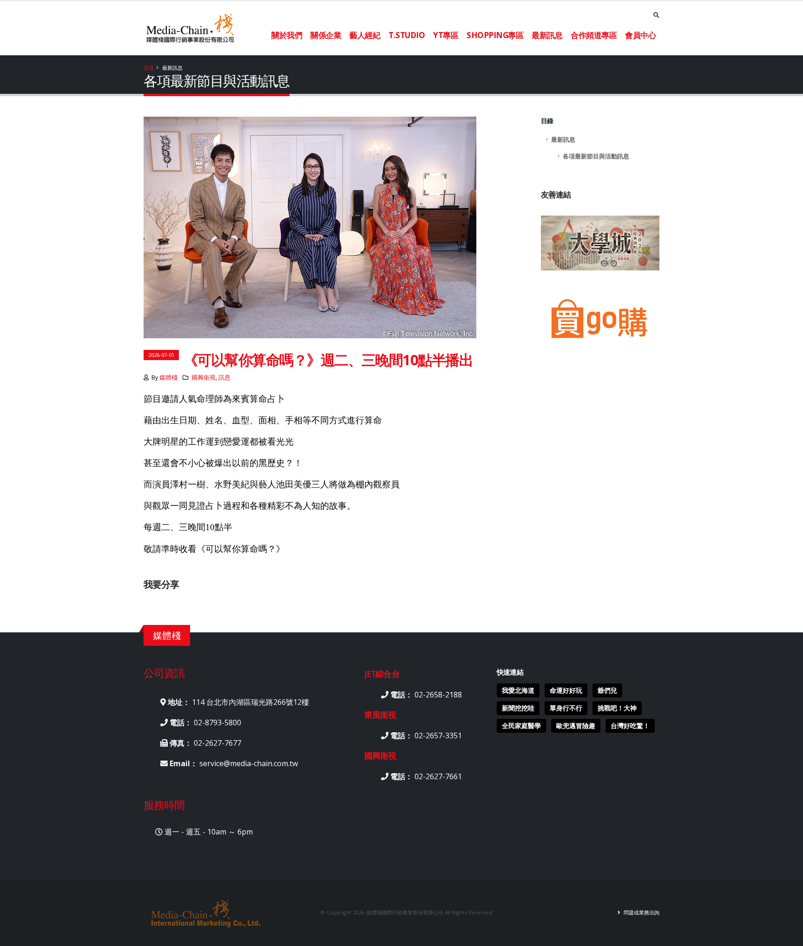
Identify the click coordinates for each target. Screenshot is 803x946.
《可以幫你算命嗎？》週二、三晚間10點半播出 (328, 359)
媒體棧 (168, 377)
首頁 (149, 67)
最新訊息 (563, 140)
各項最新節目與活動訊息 (596, 156)
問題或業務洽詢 (640, 912)
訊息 (224, 377)
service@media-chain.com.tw (248, 763)
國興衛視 (203, 377)
